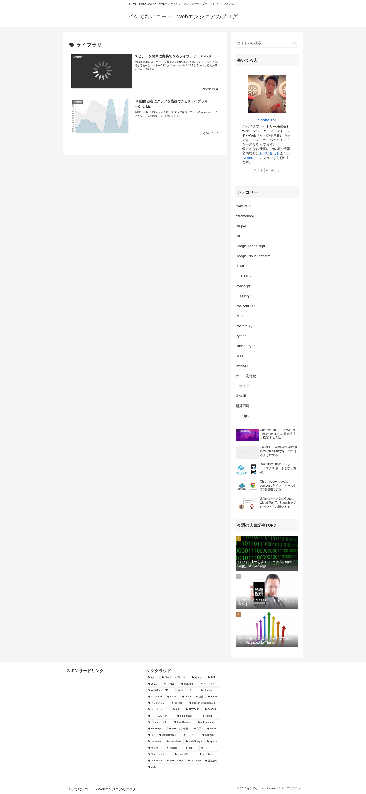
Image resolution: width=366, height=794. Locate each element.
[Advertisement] (85, 682)
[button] (295, 43)
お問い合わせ (269, 153)
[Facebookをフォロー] (261, 170)
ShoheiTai (267, 120)
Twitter (247, 158)
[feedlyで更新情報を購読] (272, 170)
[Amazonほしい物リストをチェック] (266, 170)
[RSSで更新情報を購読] (277, 170)
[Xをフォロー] (256, 170)
